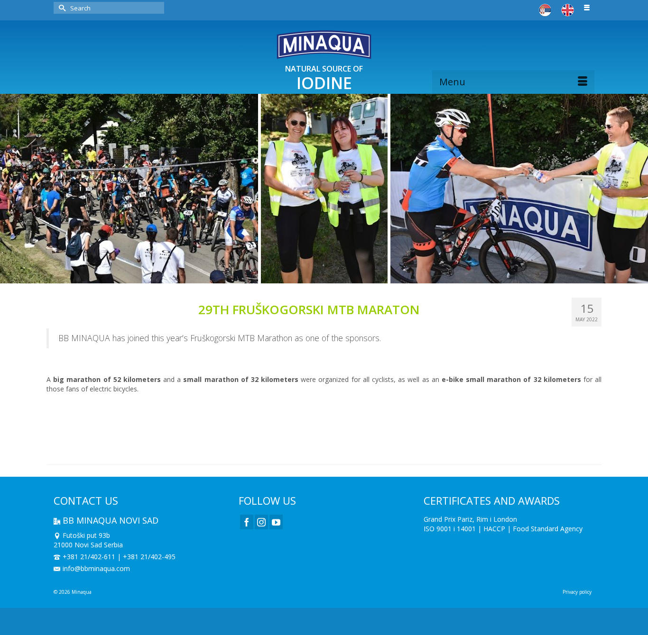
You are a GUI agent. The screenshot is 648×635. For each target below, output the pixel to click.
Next (635, 189)
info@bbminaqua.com (96, 568)
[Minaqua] (324, 44)
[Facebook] (246, 522)
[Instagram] (261, 522)
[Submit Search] (61, 8)
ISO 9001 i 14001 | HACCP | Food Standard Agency (503, 528)
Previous (13, 189)
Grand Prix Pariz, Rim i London (470, 519)
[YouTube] (276, 522)
